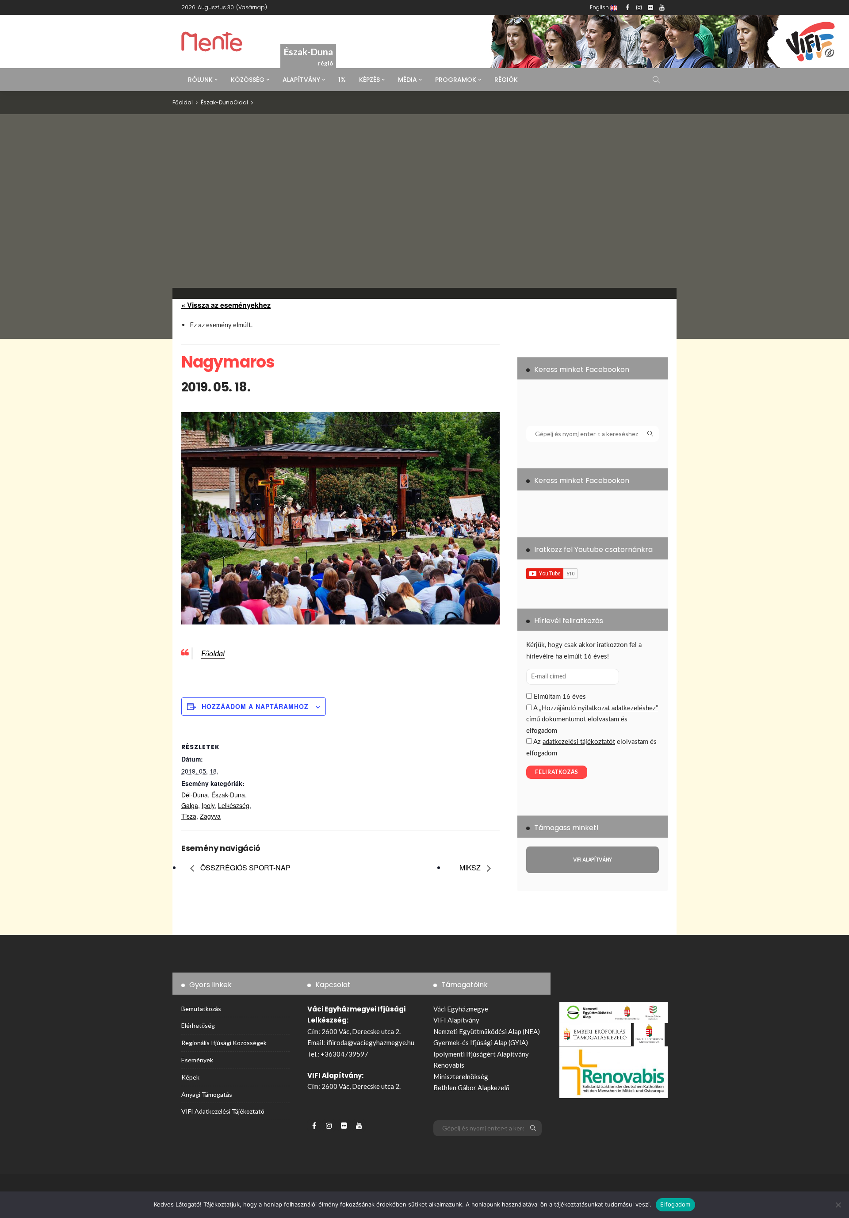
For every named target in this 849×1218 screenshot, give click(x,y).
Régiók (506, 79)
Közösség (247, 79)
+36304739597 (344, 1054)
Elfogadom (675, 1204)
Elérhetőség (198, 1025)
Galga (189, 805)
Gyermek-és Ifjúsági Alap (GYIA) (480, 1042)
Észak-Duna (217, 102)
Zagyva (210, 816)
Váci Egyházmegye (460, 1009)
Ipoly (208, 805)
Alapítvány (301, 79)
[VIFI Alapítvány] (592, 859)
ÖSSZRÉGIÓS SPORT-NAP (245, 867)
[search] (656, 79)
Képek (190, 1077)
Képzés (369, 79)
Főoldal (213, 653)
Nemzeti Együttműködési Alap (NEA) (486, 1031)
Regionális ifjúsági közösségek (224, 1042)
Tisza (188, 816)
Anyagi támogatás (206, 1094)
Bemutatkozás (201, 1008)
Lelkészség (233, 805)
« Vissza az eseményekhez (226, 305)
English (600, 7)
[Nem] (838, 1204)
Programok (455, 79)
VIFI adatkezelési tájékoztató (222, 1111)
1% (342, 79)
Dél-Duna (194, 794)
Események (197, 1060)
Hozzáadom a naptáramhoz (255, 706)
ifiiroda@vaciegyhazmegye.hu (370, 1042)
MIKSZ (470, 867)
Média (407, 79)
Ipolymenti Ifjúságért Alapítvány (481, 1054)
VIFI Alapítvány (456, 1020)
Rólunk (200, 79)
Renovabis (448, 1065)
